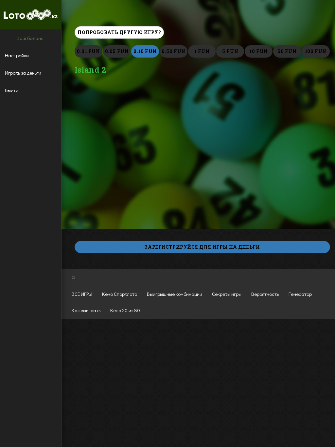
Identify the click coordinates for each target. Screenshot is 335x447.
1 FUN (202, 51)
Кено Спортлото (119, 294)
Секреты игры (226, 294)
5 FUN (230, 51)
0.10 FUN (144, 51)
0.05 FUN (117, 51)
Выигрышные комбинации (174, 294)
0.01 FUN (88, 51)
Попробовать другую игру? (119, 32)
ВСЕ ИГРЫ (82, 294)
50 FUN (286, 51)
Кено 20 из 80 (125, 310)
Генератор (300, 294)
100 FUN (315, 51)
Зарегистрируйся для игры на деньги (202, 247)
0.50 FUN (173, 51)
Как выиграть (86, 310)
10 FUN (258, 51)
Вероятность (265, 294)
